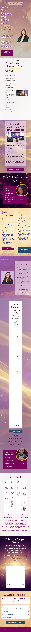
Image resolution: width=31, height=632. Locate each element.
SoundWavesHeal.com (9, 629)
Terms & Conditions (27, 629)
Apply (22, 579)
